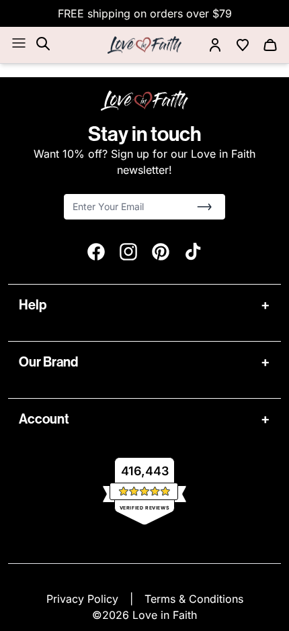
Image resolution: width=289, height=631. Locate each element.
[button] (204, 207)
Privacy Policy (84, 598)
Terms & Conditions (193, 598)
